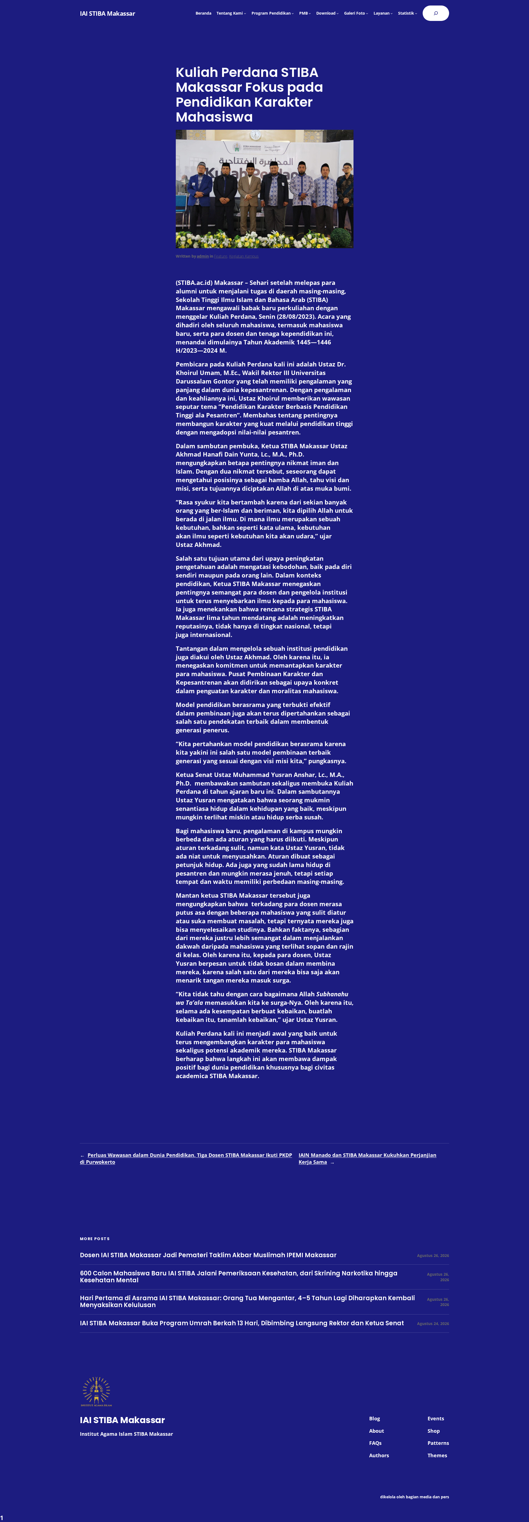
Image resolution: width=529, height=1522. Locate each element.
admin (203, 256)
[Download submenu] (337, 13)
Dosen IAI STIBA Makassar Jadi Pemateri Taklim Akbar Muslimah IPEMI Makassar (208, 1255)
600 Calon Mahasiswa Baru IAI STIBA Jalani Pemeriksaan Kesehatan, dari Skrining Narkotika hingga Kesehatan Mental (239, 1277)
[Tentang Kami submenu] (245, 13)
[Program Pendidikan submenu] (293, 13)
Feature (220, 256)
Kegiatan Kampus (244, 256)
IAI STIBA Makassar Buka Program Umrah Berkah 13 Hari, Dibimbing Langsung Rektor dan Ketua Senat (242, 1323)
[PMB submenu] (310, 13)
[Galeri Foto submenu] (367, 13)
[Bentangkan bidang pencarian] (436, 13)
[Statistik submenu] (416, 13)
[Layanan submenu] (391, 13)
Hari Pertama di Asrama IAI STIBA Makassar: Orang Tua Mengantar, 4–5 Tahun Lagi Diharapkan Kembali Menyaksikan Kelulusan (247, 1302)
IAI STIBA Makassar (107, 13)
